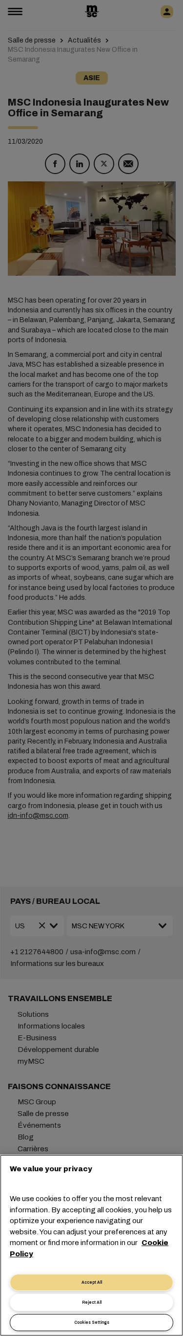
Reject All (92, 1302)
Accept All (91, 1282)
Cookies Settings (91, 1322)
